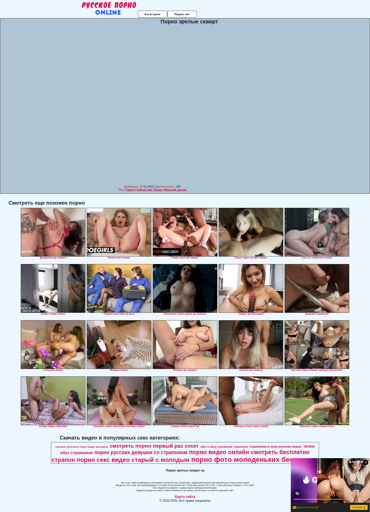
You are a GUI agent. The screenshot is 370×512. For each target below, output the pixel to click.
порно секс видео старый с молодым (133, 459)
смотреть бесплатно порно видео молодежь (81, 447)
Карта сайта (185, 496)
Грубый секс (143, 189)
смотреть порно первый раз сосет (154, 446)
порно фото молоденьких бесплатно (254, 459)
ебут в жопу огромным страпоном (224, 446)
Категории (152, 14)
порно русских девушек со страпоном (140, 452)
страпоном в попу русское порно (275, 446)
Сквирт (158, 189)
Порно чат (182, 14)
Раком (129, 189)
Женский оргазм (175, 189)
